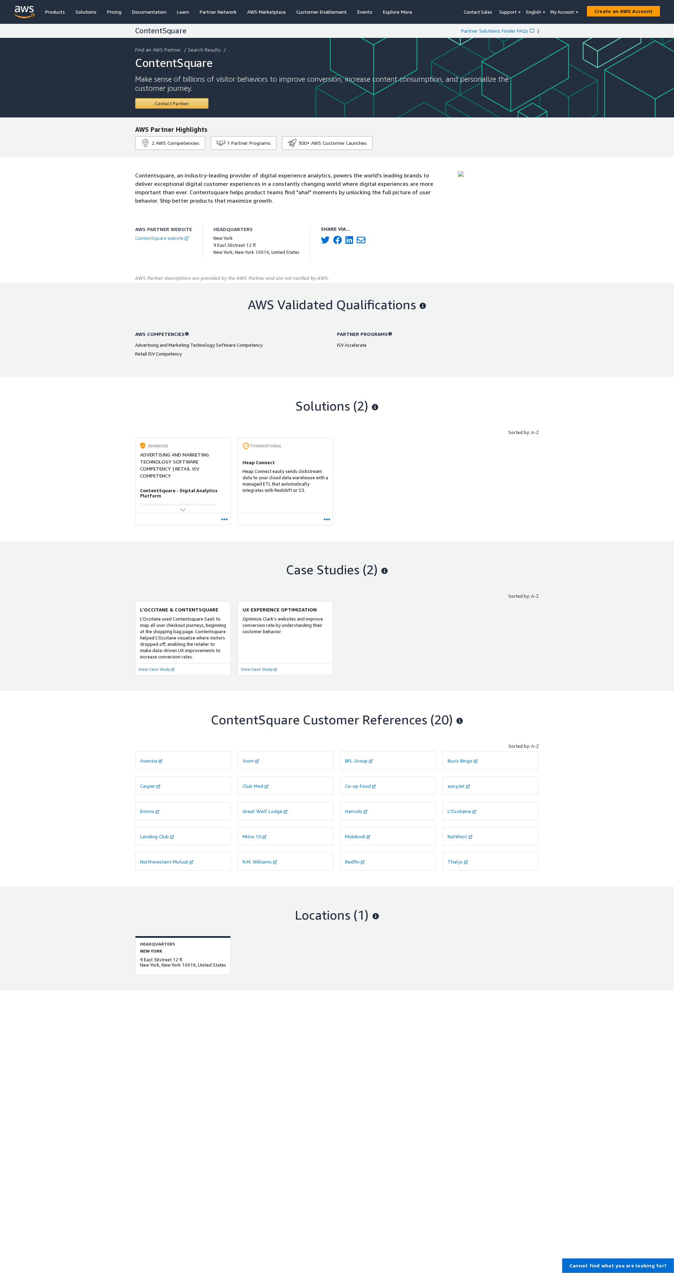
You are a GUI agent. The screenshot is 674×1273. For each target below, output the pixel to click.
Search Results (204, 50)
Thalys (455, 862)
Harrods (353, 811)
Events (364, 12)
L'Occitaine (459, 811)
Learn (183, 12)
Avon (248, 761)
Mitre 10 (252, 836)
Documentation (149, 12)
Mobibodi (355, 836)
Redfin (352, 862)
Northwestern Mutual (164, 862)
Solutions (86, 12)
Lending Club (154, 836)
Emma (147, 811)
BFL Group (356, 761)
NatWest (457, 836)
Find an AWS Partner (158, 50)
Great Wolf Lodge (262, 811)
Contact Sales (478, 12)
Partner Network (218, 12)
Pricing (114, 12)
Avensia (148, 761)
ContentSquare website (159, 238)
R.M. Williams (257, 862)
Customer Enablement (321, 12)
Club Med (253, 786)
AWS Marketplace (266, 12)
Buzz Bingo (460, 761)
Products (55, 12)
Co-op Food (358, 786)
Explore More (397, 12)
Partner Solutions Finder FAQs (494, 31)
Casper (147, 786)
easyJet (456, 786)
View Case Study (154, 669)
